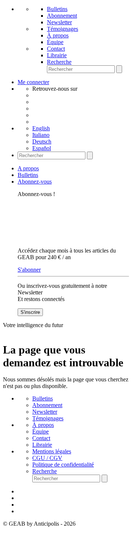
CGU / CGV (47, 458)
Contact (56, 49)
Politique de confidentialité (63, 464)
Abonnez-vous (35, 181)
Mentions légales (51, 451)
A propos (28, 168)
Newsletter (59, 22)
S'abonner (29, 269)
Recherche (59, 62)
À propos (58, 35)
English (41, 128)
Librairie (57, 55)
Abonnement (62, 15)
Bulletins (57, 9)
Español (41, 148)
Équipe (55, 42)
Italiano (41, 135)
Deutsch (41, 141)
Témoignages (62, 29)
